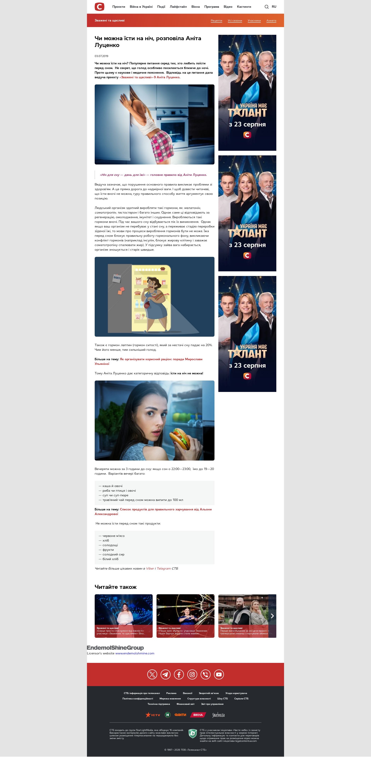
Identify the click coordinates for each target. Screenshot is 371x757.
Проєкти (118, 7)
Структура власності (199, 698)
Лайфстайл (178, 7)
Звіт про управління (212, 704)
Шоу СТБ (222, 698)
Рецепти (216, 20)
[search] (267, 7)
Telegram (164, 568)
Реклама (171, 693)
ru (274, 7)
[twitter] (152, 674)
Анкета (271, 20)
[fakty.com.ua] (180, 715)
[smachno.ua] (218, 715)
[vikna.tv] (198, 715)
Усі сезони (235, 20)
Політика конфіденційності (138, 698)
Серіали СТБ (241, 698)
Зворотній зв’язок (209, 693)
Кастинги (244, 7)
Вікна (195, 7)
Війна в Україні (141, 7)
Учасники (254, 20)
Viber (150, 568)
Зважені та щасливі (110, 20)
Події (161, 7)
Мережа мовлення (170, 698)
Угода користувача (236, 693)
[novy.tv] (168, 715)
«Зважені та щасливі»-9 (137, 77)
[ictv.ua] (153, 715)
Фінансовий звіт (186, 704)
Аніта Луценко (168, 77)
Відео (228, 7)
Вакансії (187, 693)
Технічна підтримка (159, 704)
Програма (211, 7)
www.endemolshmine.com (134, 653)
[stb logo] (100, 7)
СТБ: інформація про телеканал (142, 693)
